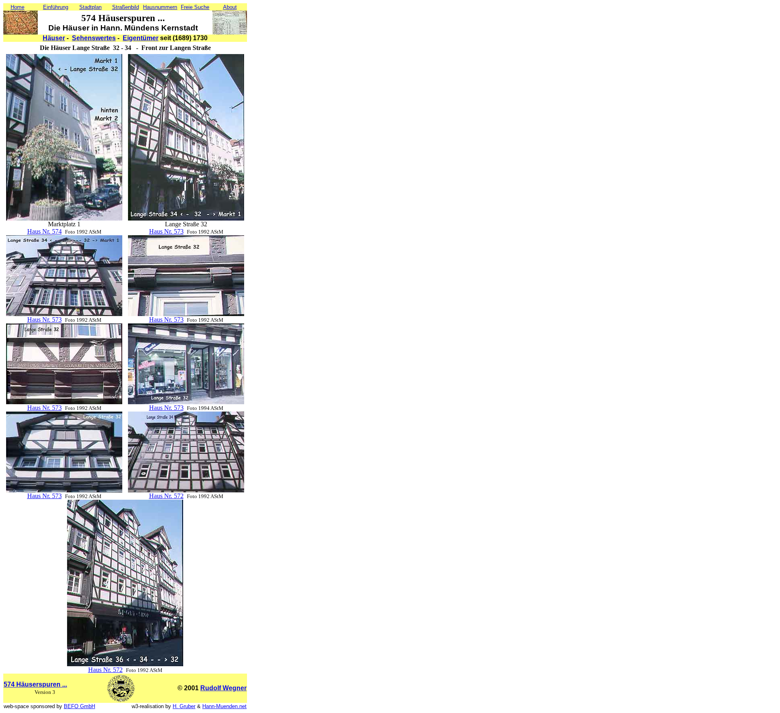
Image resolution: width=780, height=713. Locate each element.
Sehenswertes (94, 38)
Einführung (55, 7)
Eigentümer (140, 38)
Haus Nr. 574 (44, 231)
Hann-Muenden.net (224, 706)
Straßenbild (125, 7)
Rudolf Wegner (223, 688)
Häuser (54, 38)
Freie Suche (195, 7)
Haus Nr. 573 (166, 231)
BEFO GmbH (79, 706)
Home (17, 7)
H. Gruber (184, 706)
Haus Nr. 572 (166, 495)
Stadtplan (90, 7)
